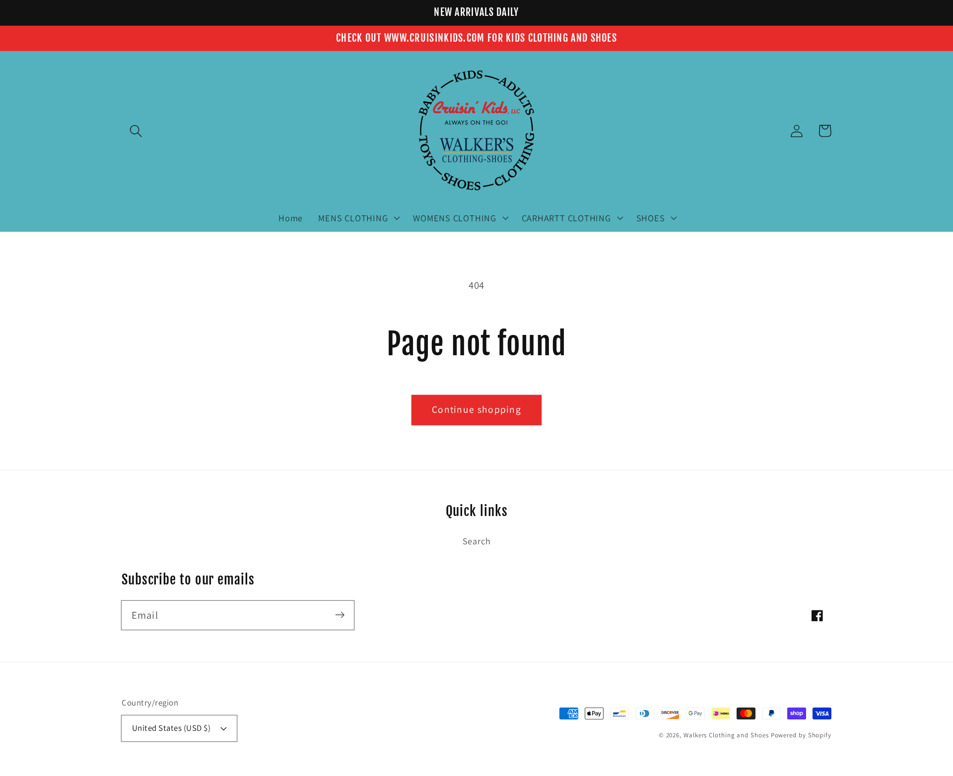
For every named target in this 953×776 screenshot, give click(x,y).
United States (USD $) (171, 727)
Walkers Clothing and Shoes (726, 735)
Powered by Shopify (801, 735)
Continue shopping (476, 409)
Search (477, 541)
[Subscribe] (340, 615)
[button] (136, 131)
